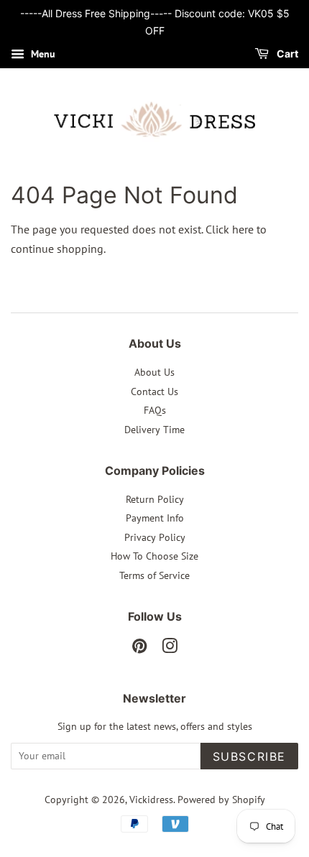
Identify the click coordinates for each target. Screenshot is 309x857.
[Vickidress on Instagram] (169, 648)
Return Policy (155, 499)
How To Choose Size (154, 556)
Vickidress (151, 799)
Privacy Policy (154, 537)
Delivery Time (154, 429)
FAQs (155, 410)
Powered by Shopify (221, 799)
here (243, 229)
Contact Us (154, 391)
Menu (41, 53)
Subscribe (249, 756)
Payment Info (155, 517)
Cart (286, 53)
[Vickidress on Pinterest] (139, 648)
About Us (154, 372)
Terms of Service (154, 575)
